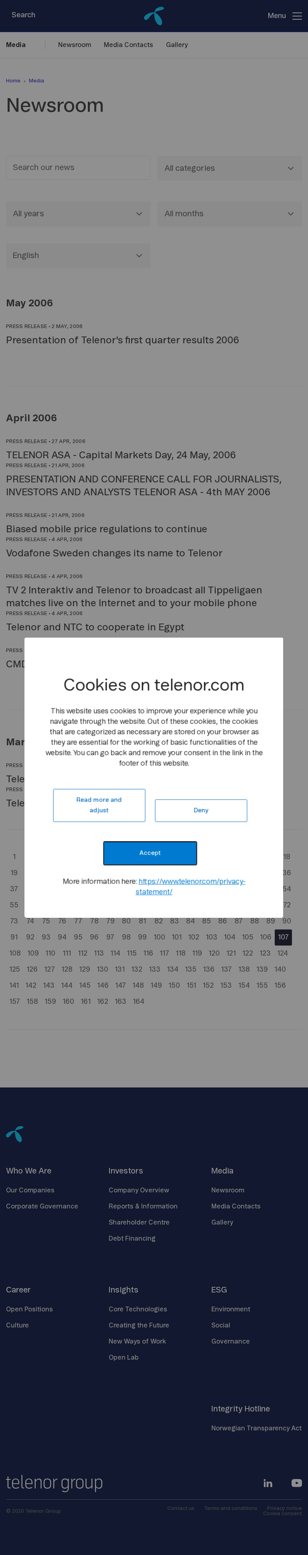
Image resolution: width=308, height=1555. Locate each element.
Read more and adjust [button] (99, 805)
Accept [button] (149, 853)
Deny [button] (201, 811)
